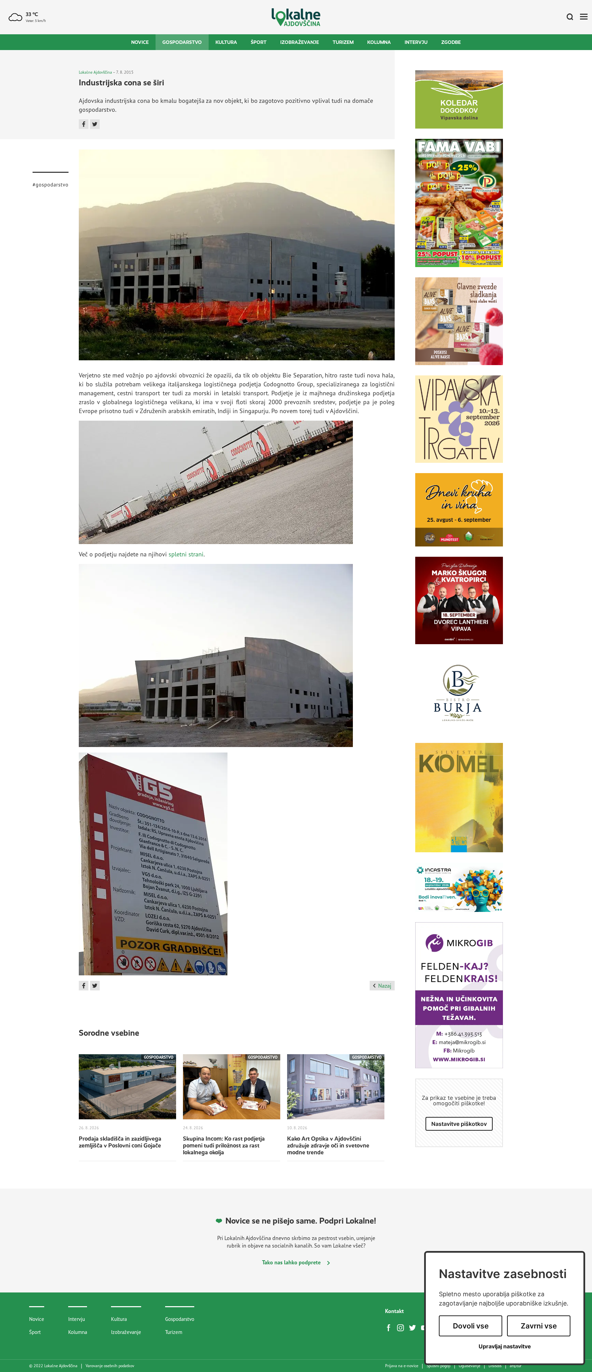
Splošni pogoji (439, 1366)
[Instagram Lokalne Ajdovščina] (402, 1327)
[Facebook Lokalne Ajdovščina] (390, 1327)
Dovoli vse (471, 1326)
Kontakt (394, 1311)
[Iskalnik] (567, 17)
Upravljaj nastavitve (505, 1346)
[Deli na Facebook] (83, 124)
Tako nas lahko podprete (292, 1262)
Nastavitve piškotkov (459, 1123)
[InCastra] (459, 892)
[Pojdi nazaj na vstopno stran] (296, 17)
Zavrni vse (539, 1326)
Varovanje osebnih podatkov (110, 1366)
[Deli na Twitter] (95, 124)
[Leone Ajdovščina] (459, 326)
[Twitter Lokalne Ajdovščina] (414, 1327)
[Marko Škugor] (459, 606)
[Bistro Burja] (459, 698)
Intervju (416, 42)
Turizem (343, 42)
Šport (259, 42)
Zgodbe (451, 42)
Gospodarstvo (182, 42)
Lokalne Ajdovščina (95, 72)
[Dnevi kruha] (459, 515)
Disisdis (495, 1366)
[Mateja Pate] (459, 1000)
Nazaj (384, 985)
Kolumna (379, 42)
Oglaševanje (469, 1366)
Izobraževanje (299, 42)
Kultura (226, 42)
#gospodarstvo (51, 184)
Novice (140, 42)
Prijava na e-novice (401, 1366)
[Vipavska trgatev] (459, 424)
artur (515, 1366)
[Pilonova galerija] (459, 803)
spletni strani (186, 554)
